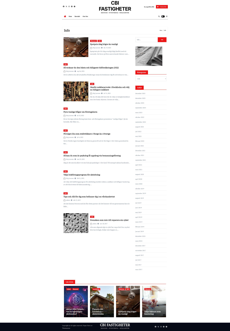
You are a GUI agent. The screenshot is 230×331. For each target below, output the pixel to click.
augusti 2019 (139, 198)
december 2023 (140, 98)
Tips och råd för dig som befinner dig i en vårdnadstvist (89, 196)
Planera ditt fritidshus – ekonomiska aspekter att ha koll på (101, 314)
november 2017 (140, 250)
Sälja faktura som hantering (152, 312)
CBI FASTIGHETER (115, 324)
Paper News (87, 326)
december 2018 (140, 236)
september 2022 (140, 122)
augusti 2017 (139, 255)
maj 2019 (138, 212)
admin (68, 200)
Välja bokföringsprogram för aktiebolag (82, 174)
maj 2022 (138, 136)
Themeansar (66, 328)
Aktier (69, 289)
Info (99, 41)
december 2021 (140, 151)
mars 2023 (138, 112)
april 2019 (138, 217)
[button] (166, 16)
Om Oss (85, 16)
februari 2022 (139, 141)
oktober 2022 (139, 117)
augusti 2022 (139, 127)
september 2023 (140, 108)
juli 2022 (138, 132)
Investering (96, 289)
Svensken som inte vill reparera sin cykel (109, 220)
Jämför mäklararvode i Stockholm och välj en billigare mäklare (109, 88)
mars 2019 (138, 222)
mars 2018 (138, 241)
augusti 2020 (139, 174)
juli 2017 (138, 260)
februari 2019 (139, 227)
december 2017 (140, 246)
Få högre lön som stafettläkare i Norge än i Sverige (87, 133)
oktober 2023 (139, 103)
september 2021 (140, 160)
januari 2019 (139, 231)
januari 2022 (139, 146)
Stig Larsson (97, 48)
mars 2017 (138, 269)
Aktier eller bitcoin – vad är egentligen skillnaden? (75, 311)
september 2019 (140, 193)
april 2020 (138, 179)
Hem (70, 16)
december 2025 (140, 93)
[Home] (65, 16)
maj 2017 (138, 265)
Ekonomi (93, 41)
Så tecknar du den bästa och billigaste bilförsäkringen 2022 (91, 67)
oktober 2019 (139, 189)
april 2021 (138, 165)
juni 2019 (138, 208)
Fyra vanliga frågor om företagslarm (80, 112)
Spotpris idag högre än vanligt (104, 44)
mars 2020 (138, 184)
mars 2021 (138, 170)
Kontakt (77, 16)
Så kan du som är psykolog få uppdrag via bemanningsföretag (92, 155)
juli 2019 (138, 203)
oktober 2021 (139, 155)
